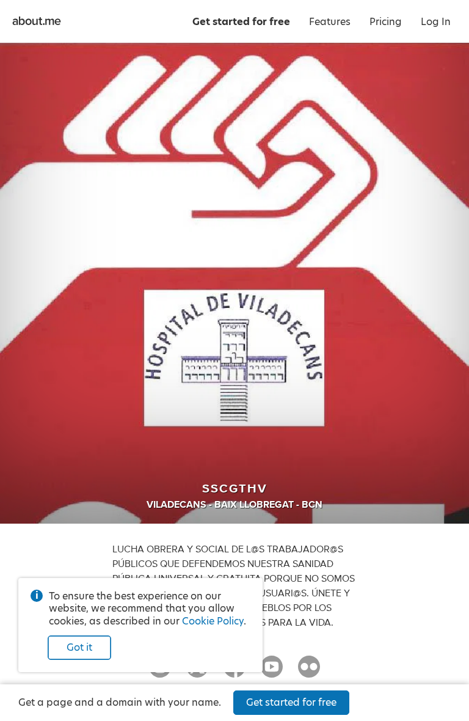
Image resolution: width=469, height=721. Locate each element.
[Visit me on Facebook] (234, 672)
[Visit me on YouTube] (272, 672)
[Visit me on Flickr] (309, 672)
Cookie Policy (213, 621)
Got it (79, 647)
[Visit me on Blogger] (160, 672)
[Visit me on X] (197, 672)
